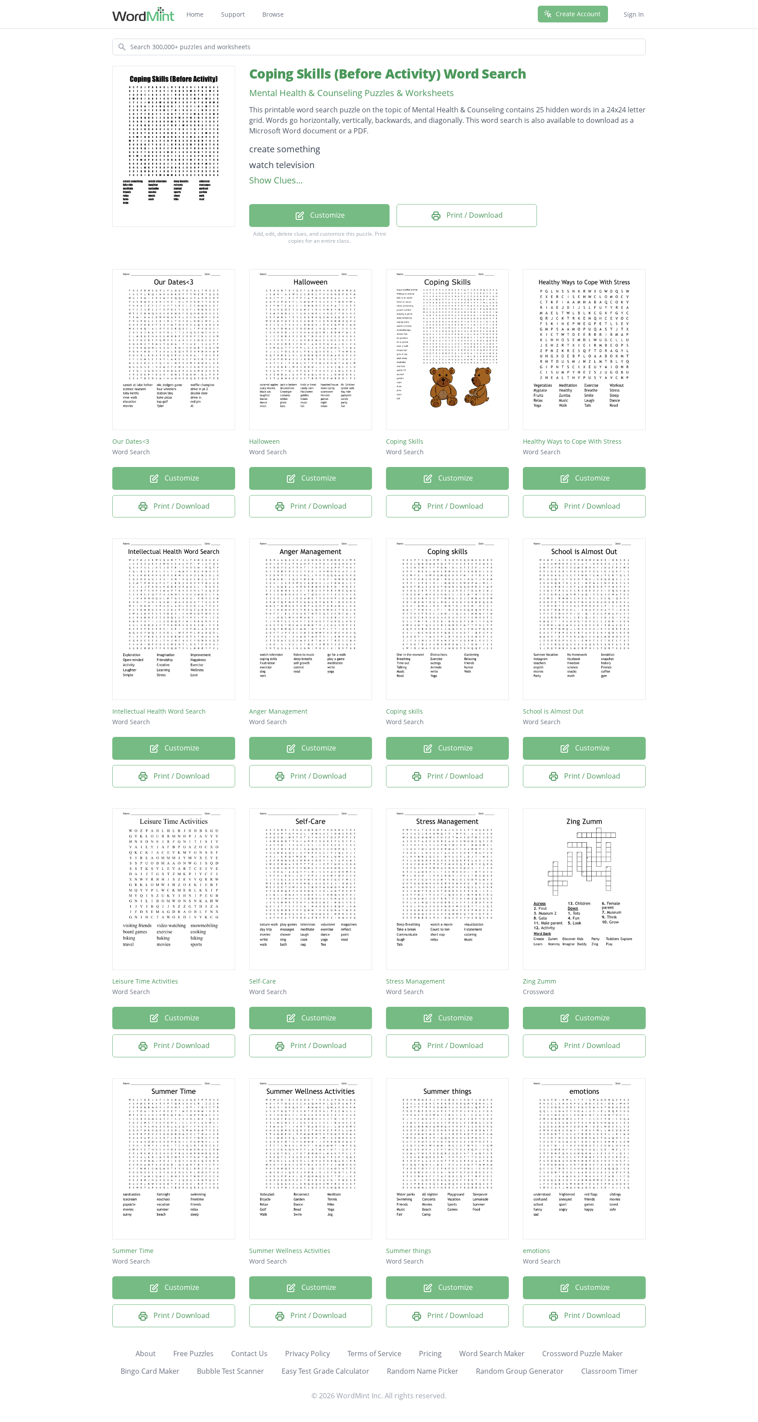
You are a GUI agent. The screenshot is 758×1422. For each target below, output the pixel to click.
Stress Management (415, 981)
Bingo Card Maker (150, 1371)
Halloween (264, 441)
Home (195, 14)
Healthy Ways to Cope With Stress (572, 441)
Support (233, 14)
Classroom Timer (609, 1371)
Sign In (634, 14)
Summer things (408, 1250)
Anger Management (278, 711)
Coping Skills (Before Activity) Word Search (387, 74)
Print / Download (474, 215)
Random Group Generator (520, 1371)
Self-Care (262, 981)
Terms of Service (374, 1353)
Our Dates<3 (130, 441)
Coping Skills (404, 441)
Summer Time (133, 1250)
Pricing (430, 1353)
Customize (326, 215)
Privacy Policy (307, 1353)
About (146, 1353)
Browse (273, 14)
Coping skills (404, 711)
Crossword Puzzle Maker (582, 1353)
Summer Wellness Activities (289, 1250)
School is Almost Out (553, 711)
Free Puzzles (193, 1353)
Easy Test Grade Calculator (325, 1371)
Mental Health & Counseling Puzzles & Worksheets (351, 93)
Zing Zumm (539, 981)
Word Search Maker (492, 1353)
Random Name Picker (422, 1371)
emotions (536, 1250)
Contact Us (249, 1353)
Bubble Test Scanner (230, 1371)
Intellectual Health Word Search (159, 711)
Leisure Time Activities (145, 981)
